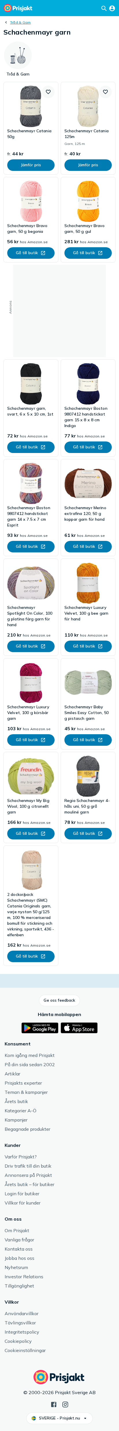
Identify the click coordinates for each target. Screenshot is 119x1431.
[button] (48, 92)
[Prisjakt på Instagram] (65, 1404)
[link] (30, 128)
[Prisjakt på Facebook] (53, 1404)
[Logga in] (112, 8)
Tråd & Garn (20, 22)
